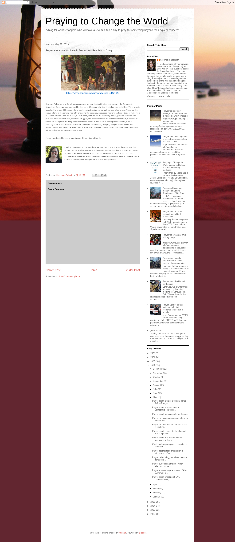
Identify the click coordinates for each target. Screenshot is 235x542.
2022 (153, 353)
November (158, 373)
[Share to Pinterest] (105, 175)
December (158, 369)
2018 (153, 502)
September (158, 381)
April (155, 484)
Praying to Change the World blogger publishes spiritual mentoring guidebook (174, 166)
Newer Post (53, 270)
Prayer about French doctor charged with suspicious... (168, 432)
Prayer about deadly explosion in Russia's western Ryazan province (174, 260)
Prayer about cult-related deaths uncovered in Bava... (167, 438)
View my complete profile (158, 96)
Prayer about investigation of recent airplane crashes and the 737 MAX (175, 139)
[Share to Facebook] (102, 175)
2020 (153, 361)
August (156, 385)
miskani (122, 533)
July (155, 389)
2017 (153, 506)
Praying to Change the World (107, 21)
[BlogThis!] (96, 175)
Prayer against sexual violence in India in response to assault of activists (173, 309)
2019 (153, 365)
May (155, 397)
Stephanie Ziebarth (169, 60)
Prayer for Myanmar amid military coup (174, 236)
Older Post (133, 270)
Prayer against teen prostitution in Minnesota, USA (167, 452)
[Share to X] (99, 175)
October (157, 377)
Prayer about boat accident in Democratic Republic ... (165, 408)
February (157, 492)
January (157, 497)
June (155, 393)
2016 (153, 510)
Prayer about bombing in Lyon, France (170, 414)
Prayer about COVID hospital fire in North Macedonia (172, 214)
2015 (153, 514)
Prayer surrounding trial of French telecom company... (167, 465)
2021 (153, 357)
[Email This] (93, 175)
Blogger (142, 533)
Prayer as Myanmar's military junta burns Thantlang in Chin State (173, 190)
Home (93, 270)
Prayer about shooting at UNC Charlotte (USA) (166, 478)
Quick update (156, 330)
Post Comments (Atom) (69, 276)
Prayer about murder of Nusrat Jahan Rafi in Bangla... (169, 402)
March (156, 488)
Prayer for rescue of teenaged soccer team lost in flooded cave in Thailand (175, 113)
